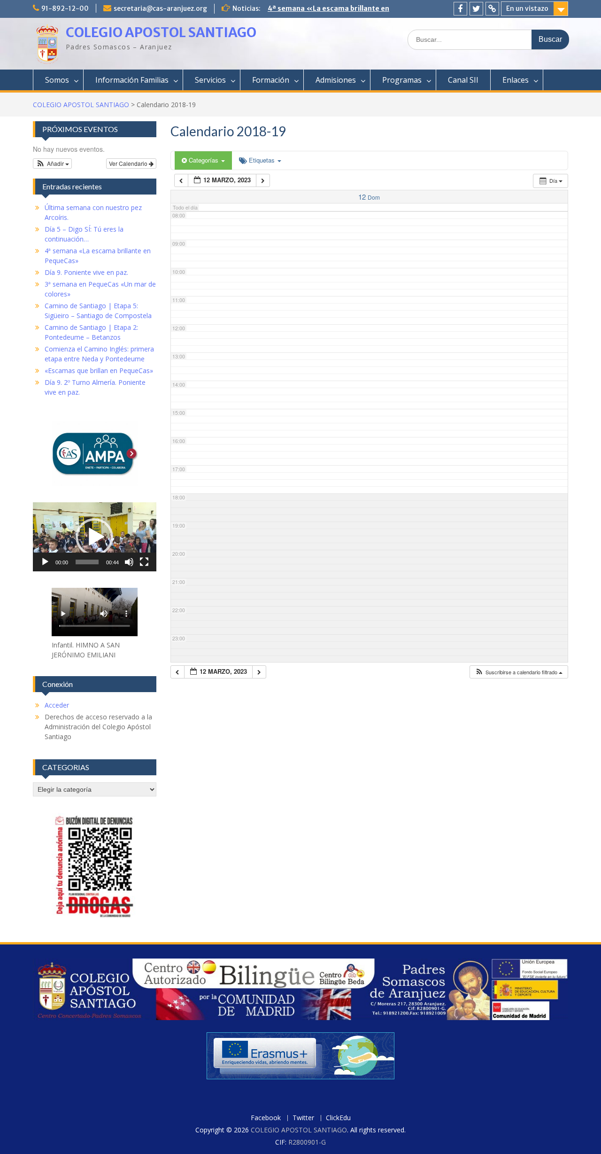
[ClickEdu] (492, 9)
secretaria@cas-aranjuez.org (160, 8)
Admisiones (336, 80)
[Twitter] (476, 9)
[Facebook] (460, 9)
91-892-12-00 (65, 8)
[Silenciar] (129, 562)
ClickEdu (338, 1118)
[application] (94, 536)
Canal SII (463, 80)
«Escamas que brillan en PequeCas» (99, 370)
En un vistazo (527, 8)
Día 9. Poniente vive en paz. (313, 8)
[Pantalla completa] (144, 562)
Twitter (303, 1118)
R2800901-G (307, 1142)
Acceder (57, 705)
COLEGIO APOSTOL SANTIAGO (161, 32)
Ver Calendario (129, 163)
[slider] (87, 562)
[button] (518, 672)
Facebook (266, 1118)
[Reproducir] (45, 562)
